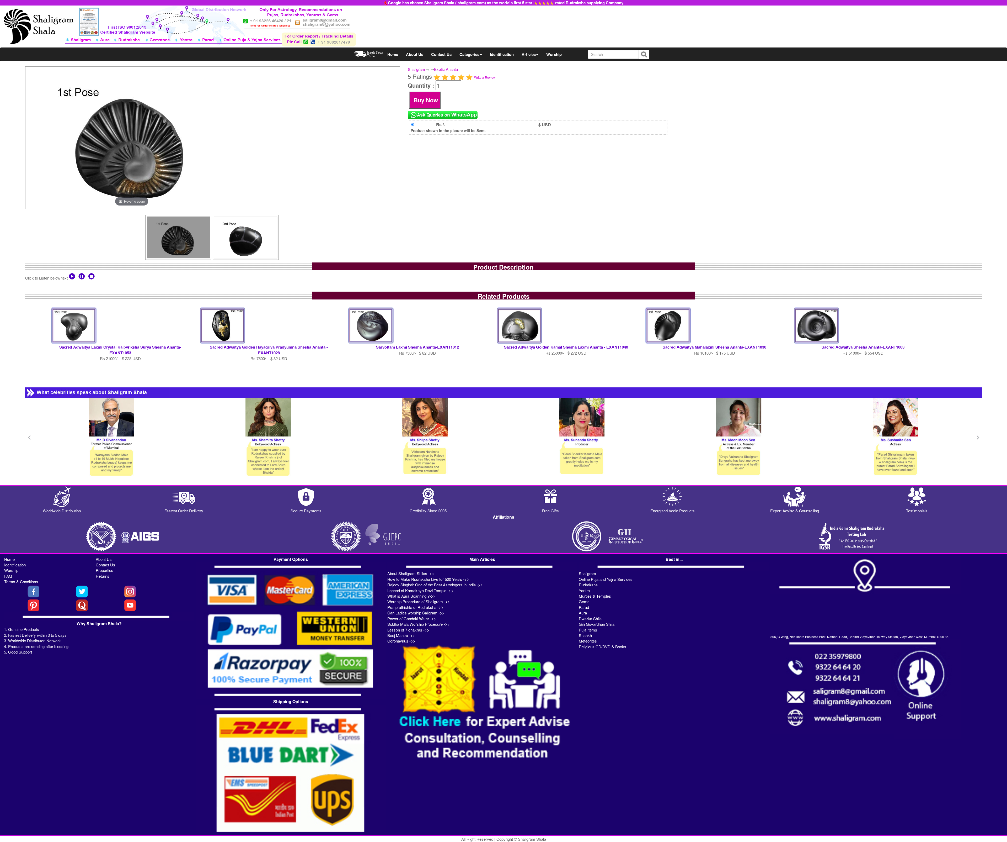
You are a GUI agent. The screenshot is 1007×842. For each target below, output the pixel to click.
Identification (502, 54)
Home (392, 54)
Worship (554, 54)
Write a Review (485, 77)
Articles (529, 54)
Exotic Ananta (446, 69)
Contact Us (441, 54)
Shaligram (416, 69)
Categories (469, 54)
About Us (414, 54)
